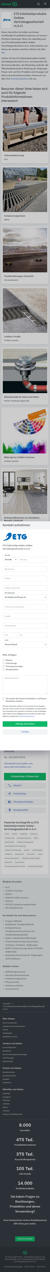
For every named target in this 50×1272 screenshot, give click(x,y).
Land (6, 640)
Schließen (25, 732)
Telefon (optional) (12, 588)
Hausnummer (10, 626)
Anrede (7, 555)
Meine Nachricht (12, 678)
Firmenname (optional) (14, 607)
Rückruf (9, 660)
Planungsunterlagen (14, 666)
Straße (7, 616)
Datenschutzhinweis (26, 716)
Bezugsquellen (12, 669)
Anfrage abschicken (25, 724)
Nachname (9, 569)
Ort (21, 635)
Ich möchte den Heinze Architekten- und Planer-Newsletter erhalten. (26, 700)
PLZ (6, 635)
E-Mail (7, 578)
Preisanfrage (11, 663)
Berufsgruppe (10, 593)
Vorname (23, 560)
